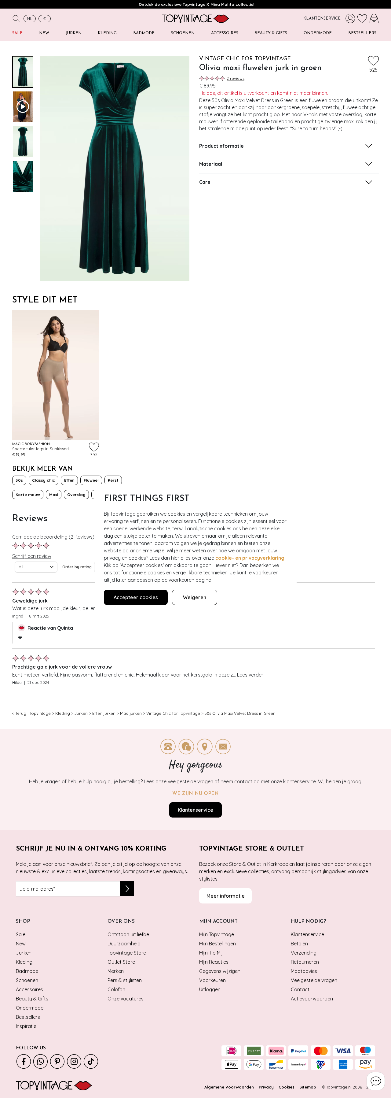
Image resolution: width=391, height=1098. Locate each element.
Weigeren (194, 597)
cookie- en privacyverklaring (249, 558)
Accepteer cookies (136, 597)
